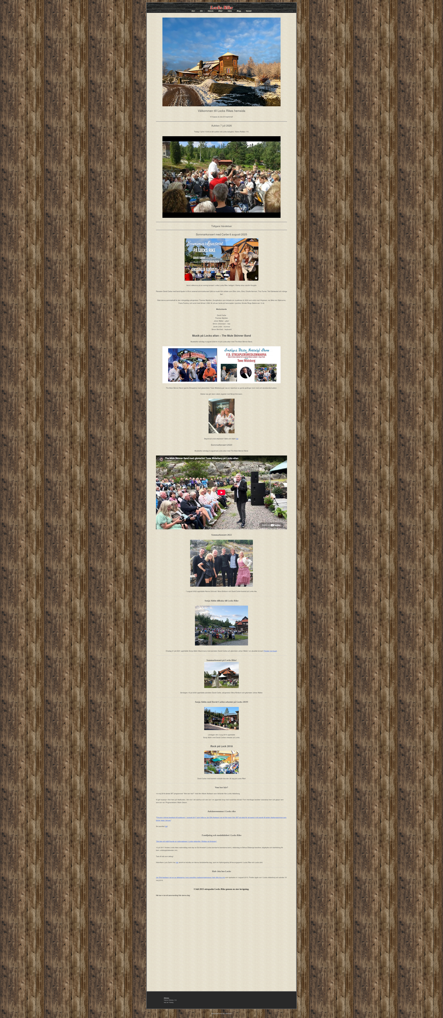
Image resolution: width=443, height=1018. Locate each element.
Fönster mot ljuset (270, 651)
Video (230, 11)
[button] (221, 177)
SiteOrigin (228, 1013)
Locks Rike (221, 7)
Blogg (239, 11)
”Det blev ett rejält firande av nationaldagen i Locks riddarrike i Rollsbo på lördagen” (186, 841)
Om (201, 11)
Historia (210, 11)
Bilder (220, 11)
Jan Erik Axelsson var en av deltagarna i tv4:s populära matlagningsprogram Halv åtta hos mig (190, 877)
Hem (193, 11)
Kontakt (248, 11)
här (237, 438)
